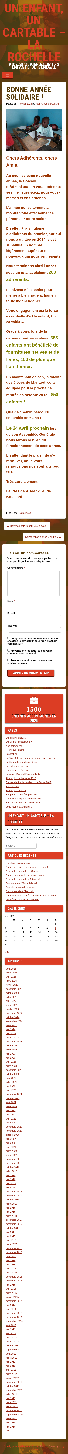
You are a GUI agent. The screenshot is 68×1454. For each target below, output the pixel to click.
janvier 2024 (12, 1037)
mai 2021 (10, 1114)
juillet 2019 (11, 1171)
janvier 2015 (12, 1297)
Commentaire (16, 567)
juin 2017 (10, 1232)
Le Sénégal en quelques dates (21, 762)
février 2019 (12, 1187)
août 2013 (11, 1325)
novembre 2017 (14, 1224)
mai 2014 (10, 1305)
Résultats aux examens (18, 863)
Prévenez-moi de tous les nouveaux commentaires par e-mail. (29, 652)
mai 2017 (10, 1236)
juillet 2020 (11, 1139)
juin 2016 (10, 1260)
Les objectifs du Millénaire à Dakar (23, 774)
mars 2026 (11, 980)
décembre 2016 (14, 1248)
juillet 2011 (11, 1394)
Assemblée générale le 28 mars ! (23, 879)
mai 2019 (10, 1179)
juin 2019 (10, 1175)
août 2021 (11, 1102)
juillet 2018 (11, 1203)
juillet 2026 (11, 972)
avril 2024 (11, 1033)
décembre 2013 (14, 1313)
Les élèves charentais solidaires (22, 899)
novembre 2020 (14, 1130)
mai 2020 (10, 1143)
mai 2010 (10, 1426)
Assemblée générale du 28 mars (22, 871)
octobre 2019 (12, 1167)
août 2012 (11, 1353)
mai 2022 (10, 1086)
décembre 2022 (14, 1070)
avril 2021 (11, 1118)
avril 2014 (11, 1309)
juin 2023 (10, 1053)
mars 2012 (11, 1374)
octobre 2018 (12, 1199)
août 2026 (11, 968)
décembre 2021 (14, 1094)
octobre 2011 (12, 1386)
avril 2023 (11, 1062)
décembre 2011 (14, 1382)
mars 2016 (11, 1272)
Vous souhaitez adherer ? (19, 806)
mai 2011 (10, 1398)
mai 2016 (10, 1264)
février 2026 (12, 985)
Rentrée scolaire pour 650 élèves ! (27, 525)
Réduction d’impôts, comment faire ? (24, 798)
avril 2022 (11, 1090)
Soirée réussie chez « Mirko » (43, 537)
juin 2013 (10, 1329)
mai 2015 (10, 1285)
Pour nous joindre (15, 750)
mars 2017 (11, 1244)
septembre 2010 (14, 1414)
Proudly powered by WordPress (20, 1446)
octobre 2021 (12, 1098)
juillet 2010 (11, 1418)
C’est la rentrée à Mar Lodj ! (20, 891)
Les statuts (11, 754)
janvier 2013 (12, 1341)
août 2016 (11, 1256)
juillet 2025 (11, 997)
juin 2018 (10, 1208)
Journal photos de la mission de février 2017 (28, 782)
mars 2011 (11, 1402)
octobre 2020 (12, 1135)
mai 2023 (10, 1058)
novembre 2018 (14, 1195)
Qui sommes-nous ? (16, 738)
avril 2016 (11, 1268)
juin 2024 (10, 1029)
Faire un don (12, 786)
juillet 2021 (11, 1106)
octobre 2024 (12, 1017)
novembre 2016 (14, 1252)
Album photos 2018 (16, 790)
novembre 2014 (14, 1301)
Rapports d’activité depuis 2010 (22, 794)
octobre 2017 (12, 1228)
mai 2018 (10, 1212)
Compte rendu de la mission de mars (25, 875)
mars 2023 (11, 1066)
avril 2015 (11, 1289)
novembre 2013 (14, 1317)
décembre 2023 (14, 1041)
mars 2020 (11, 1151)
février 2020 (12, 1155)
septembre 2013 (14, 1321)
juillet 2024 (11, 1025)
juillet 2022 (11, 1082)
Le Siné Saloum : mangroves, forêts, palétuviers (30, 758)
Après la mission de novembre (21, 887)
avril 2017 (11, 1240)
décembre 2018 (14, 1191)
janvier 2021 (12, 1122)
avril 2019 (11, 1183)
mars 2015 (11, 1293)
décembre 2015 (14, 1276)
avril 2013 (11, 1333)
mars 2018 (11, 1216)
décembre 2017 (14, 1220)
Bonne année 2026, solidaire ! (21, 883)
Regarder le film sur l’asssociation (23, 802)
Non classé (25, 513)
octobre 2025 (12, 993)
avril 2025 (11, 1001)
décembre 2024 (14, 1013)
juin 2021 (10, 1110)
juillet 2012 (11, 1358)
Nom (11, 601)
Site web (12, 625)
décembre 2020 (14, 1127)
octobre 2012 (12, 1345)
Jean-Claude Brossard (47, 103)
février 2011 (12, 1406)
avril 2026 (11, 977)
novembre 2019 (14, 1163)
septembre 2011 (14, 1390)
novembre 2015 (14, 1280)
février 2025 (12, 1005)
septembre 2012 (14, 1349)
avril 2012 (11, 1370)
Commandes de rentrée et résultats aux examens (31, 895)
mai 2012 (10, 1366)
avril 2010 (11, 1430)
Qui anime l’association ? (19, 742)
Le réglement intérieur (17, 766)
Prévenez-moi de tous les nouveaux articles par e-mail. (29, 662)
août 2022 (11, 1078)
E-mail (12, 613)
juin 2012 (10, 1362)
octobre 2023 (12, 1045)
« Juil (7, 952)
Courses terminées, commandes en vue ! (27, 867)
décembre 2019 (14, 1159)
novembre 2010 (14, 1410)
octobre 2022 (12, 1074)
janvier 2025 (12, 1009)
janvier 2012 (12, 1378)
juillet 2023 (11, 1049)
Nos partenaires (14, 746)
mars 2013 (11, 1337)
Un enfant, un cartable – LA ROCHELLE (34, 32)
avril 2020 (11, 1147)
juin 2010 (10, 1422)
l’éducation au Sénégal (18, 770)
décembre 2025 (14, 989)
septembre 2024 (14, 1021)
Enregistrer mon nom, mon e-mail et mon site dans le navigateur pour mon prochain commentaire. (33, 641)
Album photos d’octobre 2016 (21, 778)
